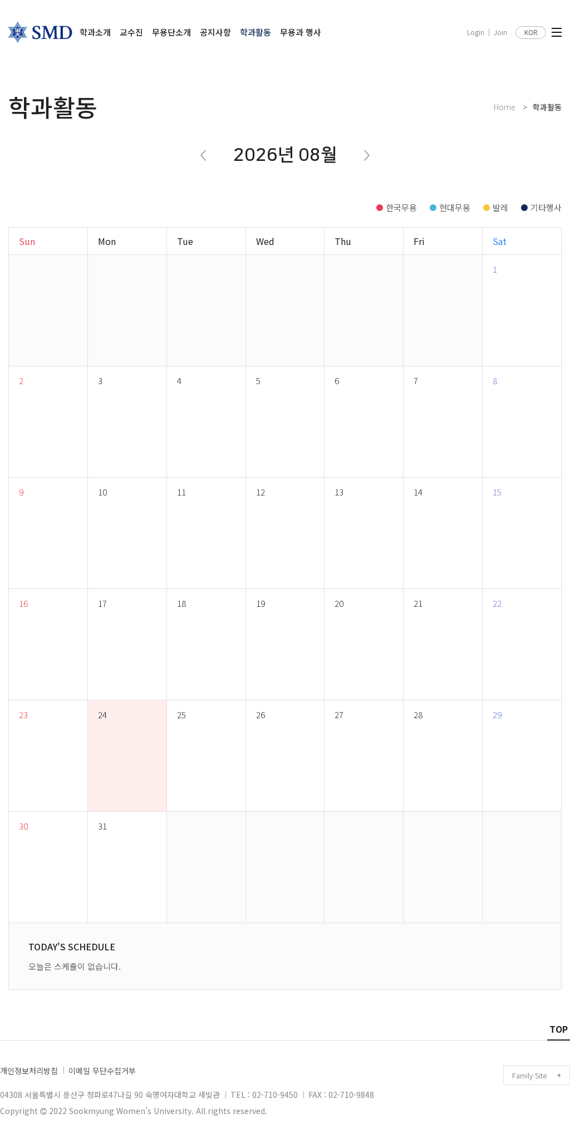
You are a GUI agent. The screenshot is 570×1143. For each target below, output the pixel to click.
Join (500, 32)
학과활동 (255, 32)
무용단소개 (171, 32)
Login (475, 32)
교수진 (131, 32)
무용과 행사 (300, 32)
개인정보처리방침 (29, 1070)
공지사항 (215, 32)
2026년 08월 (285, 155)
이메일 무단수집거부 (102, 1070)
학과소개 (95, 32)
